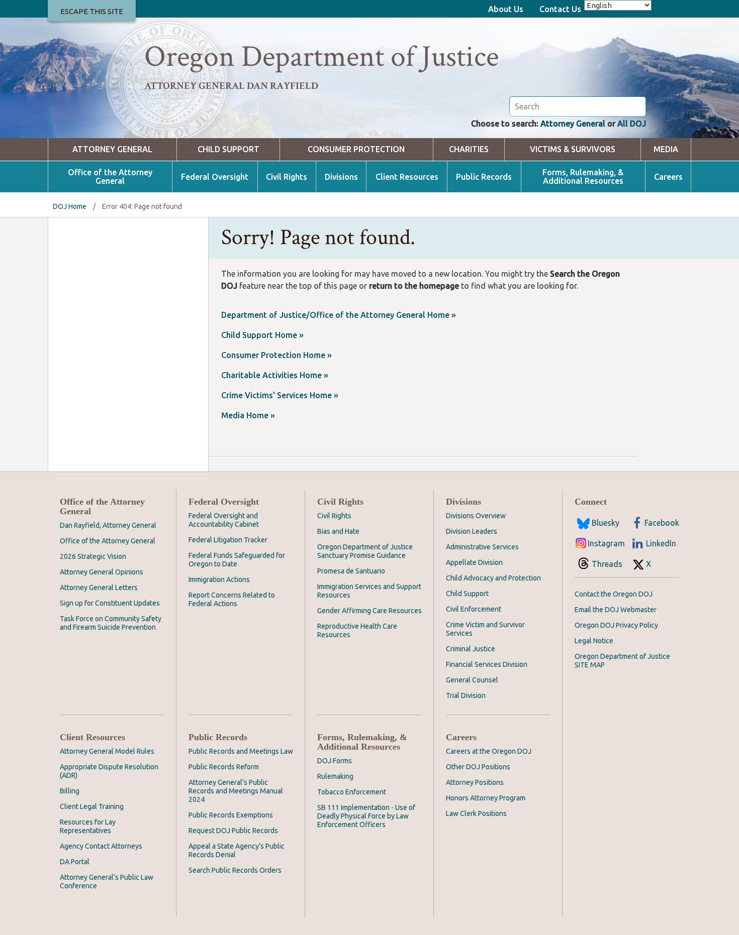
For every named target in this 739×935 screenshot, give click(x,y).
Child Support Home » (262, 334)
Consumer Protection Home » (276, 355)
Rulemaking (335, 776)
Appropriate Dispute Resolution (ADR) (109, 771)
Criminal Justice (470, 649)
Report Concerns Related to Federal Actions (232, 599)
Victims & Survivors (572, 149)
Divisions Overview (476, 516)
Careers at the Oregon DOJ (488, 751)
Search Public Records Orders (235, 870)
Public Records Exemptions (231, 815)
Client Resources (407, 177)
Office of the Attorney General (110, 176)
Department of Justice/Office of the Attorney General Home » (338, 314)
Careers (668, 177)
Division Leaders (471, 531)
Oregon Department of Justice (321, 56)
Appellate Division (474, 562)
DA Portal (74, 862)
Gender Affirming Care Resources (369, 611)
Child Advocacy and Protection (493, 578)
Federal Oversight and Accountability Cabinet (224, 520)
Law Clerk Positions (476, 813)
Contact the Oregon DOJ (614, 594)
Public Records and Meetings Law (241, 751)
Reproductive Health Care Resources (357, 630)
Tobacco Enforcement (351, 792)
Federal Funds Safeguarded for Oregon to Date (237, 559)
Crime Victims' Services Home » (279, 395)
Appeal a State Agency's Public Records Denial (237, 850)
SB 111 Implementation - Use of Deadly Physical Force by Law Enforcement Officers (366, 816)
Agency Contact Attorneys (101, 846)
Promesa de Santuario (351, 571)
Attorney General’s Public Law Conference (106, 881)
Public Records (484, 177)
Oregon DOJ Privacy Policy (616, 625)
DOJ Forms (334, 761)
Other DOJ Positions (478, 767)
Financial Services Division (486, 664)
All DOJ (631, 123)
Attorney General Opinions (101, 572)
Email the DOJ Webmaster (616, 610)
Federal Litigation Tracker (228, 540)
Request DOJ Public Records (233, 831)
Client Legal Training (92, 806)
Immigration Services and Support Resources (369, 590)
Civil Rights (286, 177)
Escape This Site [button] (91, 11)
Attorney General (572, 123)
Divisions (341, 177)
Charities (469, 149)
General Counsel (472, 680)
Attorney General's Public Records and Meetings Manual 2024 (236, 790)
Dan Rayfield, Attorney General (108, 525)
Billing (69, 791)
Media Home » (248, 415)
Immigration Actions (219, 579)
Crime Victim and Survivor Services (485, 629)
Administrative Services (482, 547)
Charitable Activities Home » (274, 375)
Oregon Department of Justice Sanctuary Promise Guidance (365, 551)
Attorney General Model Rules (107, 751)
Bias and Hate (338, 531)
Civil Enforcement (473, 609)
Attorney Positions (475, 782)
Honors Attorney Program (485, 798)
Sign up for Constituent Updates (110, 603)
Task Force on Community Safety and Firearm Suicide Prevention (110, 623)
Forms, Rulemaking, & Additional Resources (582, 176)
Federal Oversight (214, 177)
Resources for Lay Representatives (88, 826)
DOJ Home (69, 206)
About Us (505, 9)
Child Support (228, 149)
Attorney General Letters (99, 587)
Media (666, 149)
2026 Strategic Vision (93, 556)
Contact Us (560, 9)
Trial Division (466, 695)
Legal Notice (594, 641)
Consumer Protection (356, 149)
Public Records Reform (224, 767)
